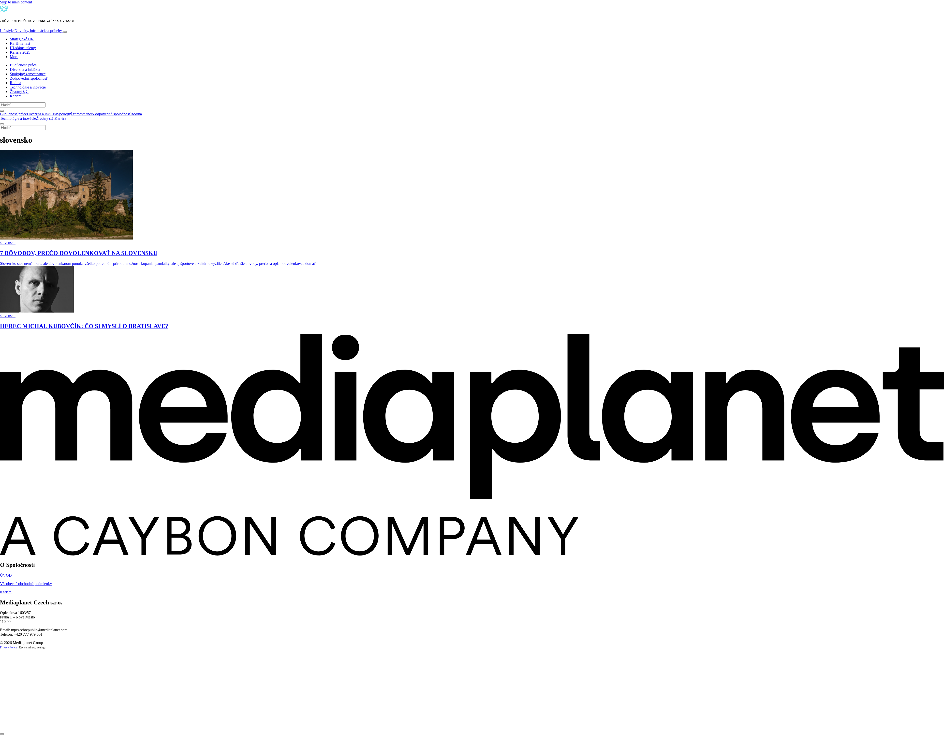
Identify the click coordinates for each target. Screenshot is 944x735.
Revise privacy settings (32, 647)
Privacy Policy (8, 647)
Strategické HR (22, 39)
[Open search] (2, 111)
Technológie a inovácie (28, 87)
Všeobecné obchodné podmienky (26, 584)
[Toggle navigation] (65, 32)
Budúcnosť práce (23, 65)
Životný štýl (19, 92)
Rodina (15, 83)
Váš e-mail (15, 705)
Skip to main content (16, 2)
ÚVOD (6, 575)
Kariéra (15, 96)
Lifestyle (31, 31)
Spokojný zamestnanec (27, 74)
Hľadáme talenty (23, 48)
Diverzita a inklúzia (25, 69)
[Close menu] (2, 124)
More (14, 57)
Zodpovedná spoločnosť (29, 78)
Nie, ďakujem (101, 722)
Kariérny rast (20, 43)
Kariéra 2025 (20, 52)
